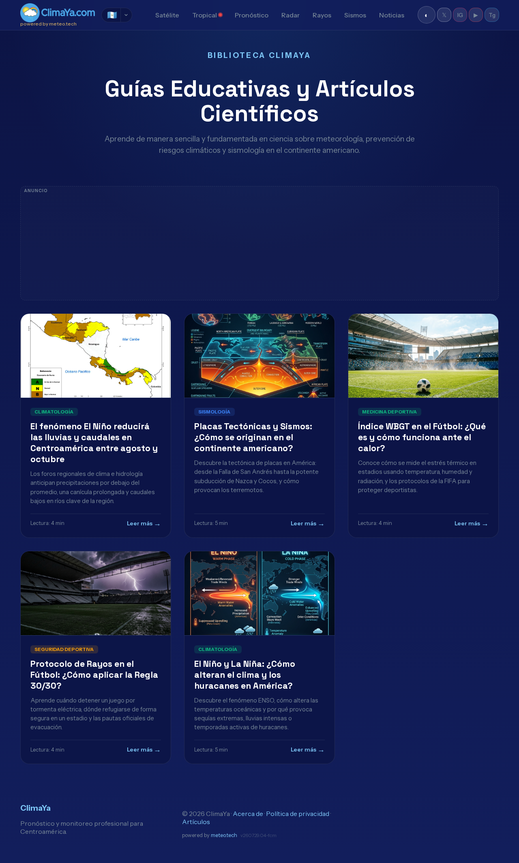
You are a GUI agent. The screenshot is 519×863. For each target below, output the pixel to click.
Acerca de (248, 813)
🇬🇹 (112, 15)
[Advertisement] (259, 243)
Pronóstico (251, 15)
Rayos (322, 15)
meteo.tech (224, 835)
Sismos (355, 15)
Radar (290, 15)
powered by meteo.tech (48, 24)
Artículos (196, 822)
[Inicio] (142, 15)
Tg (492, 15)
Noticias (391, 15)
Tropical (204, 15)
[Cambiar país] (126, 15)
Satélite (167, 15)
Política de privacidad (297, 813)
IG (460, 15)
